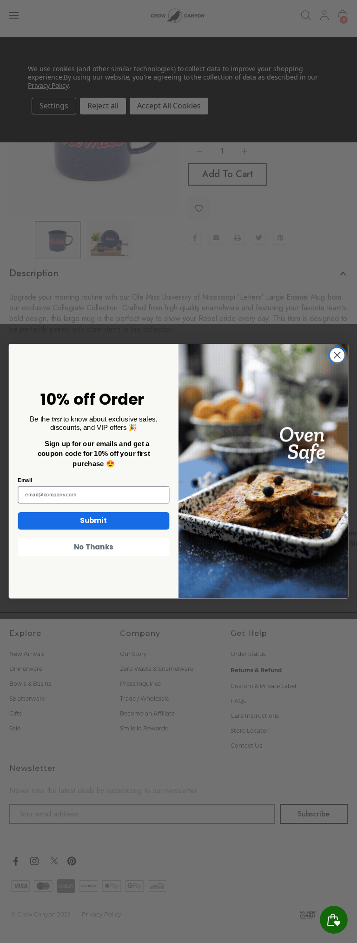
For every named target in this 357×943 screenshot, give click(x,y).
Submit (93, 521)
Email (25, 480)
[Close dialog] (337, 355)
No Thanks (93, 547)
